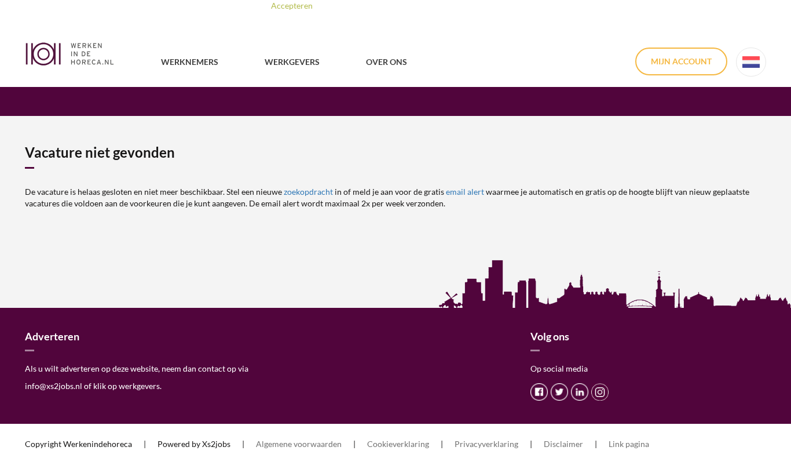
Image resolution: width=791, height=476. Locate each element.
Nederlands (751, 62)
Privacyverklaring (486, 444)
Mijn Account (681, 61)
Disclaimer (563, 444)
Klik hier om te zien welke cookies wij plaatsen (442, 5)
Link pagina (629, 444)
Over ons (386, 62)
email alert (465, 192)
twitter (559, 392)
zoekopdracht (308, 192)
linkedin (579, 392)
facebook (539, 392)
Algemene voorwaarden (299, 444)
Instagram (600, 392)
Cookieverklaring (398, 444)
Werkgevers (292, 62)
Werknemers (189, 62)
